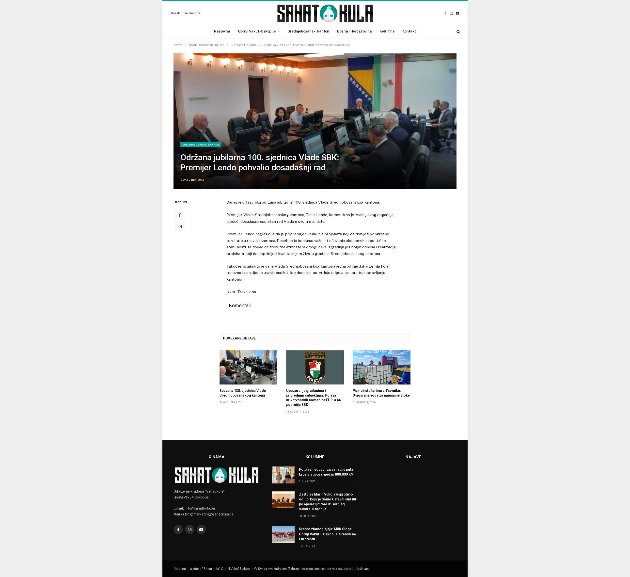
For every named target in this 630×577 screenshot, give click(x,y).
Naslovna (222, 31)
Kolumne (387, 31)
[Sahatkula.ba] (325, 13)
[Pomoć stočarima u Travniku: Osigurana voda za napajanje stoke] (381, 367)
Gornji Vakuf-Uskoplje (257, 31)
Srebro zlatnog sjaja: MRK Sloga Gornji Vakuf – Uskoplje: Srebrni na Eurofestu (327, 534)
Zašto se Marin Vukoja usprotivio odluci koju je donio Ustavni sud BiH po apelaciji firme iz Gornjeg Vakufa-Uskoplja (328, 501)
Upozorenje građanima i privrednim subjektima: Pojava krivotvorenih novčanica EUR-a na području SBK (313, 398)
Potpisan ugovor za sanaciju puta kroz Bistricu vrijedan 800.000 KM (326, 471)
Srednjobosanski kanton (308, 31)
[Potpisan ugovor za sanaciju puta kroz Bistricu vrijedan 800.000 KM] (283, 474)
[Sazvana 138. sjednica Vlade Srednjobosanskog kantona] (248, 367)
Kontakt (409, 31)
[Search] (458, 31)
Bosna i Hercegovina (354, 31)
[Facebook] (180, 215)
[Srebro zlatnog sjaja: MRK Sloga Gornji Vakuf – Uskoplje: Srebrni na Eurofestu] (283, 534)
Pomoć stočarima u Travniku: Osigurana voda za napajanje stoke (381, 393)
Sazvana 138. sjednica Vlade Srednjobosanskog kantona (243, 393)
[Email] (180, 226)
